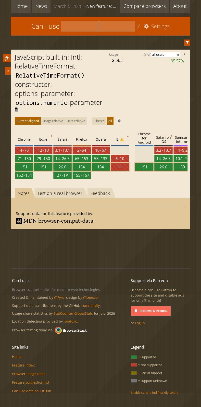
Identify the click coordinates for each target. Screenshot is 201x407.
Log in (140, 323)
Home (21, 6)
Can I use (45, 26)
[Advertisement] (100, 248)
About (180, 6)
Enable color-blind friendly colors (154, 392)
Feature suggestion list (30, 382)
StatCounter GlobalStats (73, 313)
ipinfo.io (70, 321)
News (41, 6)
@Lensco (90, 297)
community (90, 305)
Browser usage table (29, 373)
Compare (145, 6)
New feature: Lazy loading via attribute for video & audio (86, 6)
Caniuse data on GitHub (31, 391)
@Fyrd (59, 297)
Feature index (23, 365)
